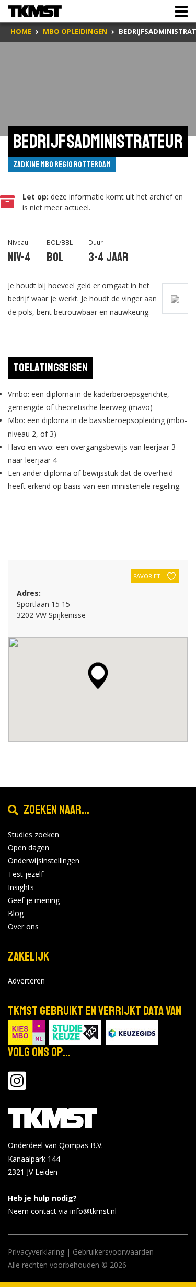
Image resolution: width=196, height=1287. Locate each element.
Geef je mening (34, 900)
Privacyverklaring (36, 1252)
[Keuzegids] (132, 1032)
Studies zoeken (33, 834)
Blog (16, 913)
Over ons (23, 926)
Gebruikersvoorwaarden (113, 1252)
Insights (21, 887)
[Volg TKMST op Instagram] (17, 1086)
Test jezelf (25, 874)
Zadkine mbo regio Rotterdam (62, 164)
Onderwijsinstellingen (43, 860)
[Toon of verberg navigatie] (178, 11)
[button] (98, 676)
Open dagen (28, 847)
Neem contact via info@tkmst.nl (62, 1211)
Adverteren (26, 981)
